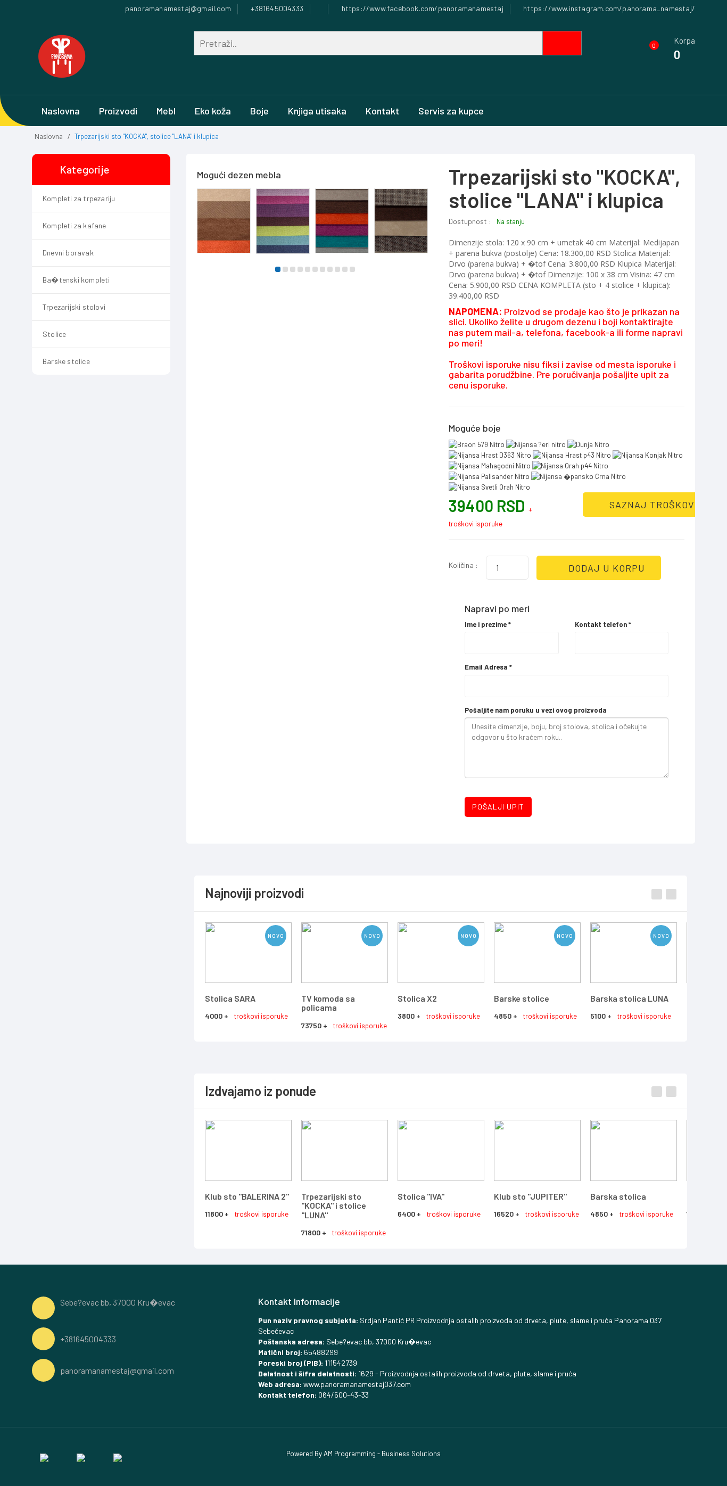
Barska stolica (618, 1196)
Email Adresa (488, 667)
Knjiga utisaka (317, 111)
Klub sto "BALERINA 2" (247, 1196)
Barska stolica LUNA (629, 998)
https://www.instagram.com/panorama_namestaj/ (608, 8)
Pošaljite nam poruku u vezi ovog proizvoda (536, 710)
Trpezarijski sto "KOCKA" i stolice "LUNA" (333, 1205)
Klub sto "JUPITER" (530, 1196)
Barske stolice (521, 998)
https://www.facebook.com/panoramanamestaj (421, 8)
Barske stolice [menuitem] (66, 361)
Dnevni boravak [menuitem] (68, 252)
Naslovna (61, 111)
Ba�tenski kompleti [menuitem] (76, 279)
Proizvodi (118, 111)
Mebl (166, 111)
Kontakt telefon (603, 624)
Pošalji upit (498, 806)
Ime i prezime (488, 624)
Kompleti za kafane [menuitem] (74, 225)
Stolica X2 (417, 998)
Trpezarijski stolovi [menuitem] (74, 306)
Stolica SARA (230, 998)
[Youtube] (117, 1456)
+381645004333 (276, 8)
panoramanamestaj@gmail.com (177, 8)
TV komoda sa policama (328, 1003)
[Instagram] (81, 1456)
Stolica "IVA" (421, 1196)
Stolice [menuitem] (54, 334)
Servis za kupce (451, 111)
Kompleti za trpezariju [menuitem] (79, 198)
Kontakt (382, 111)
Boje (259, 111)
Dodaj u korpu (605, 568)
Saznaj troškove (654, 504)
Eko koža (213, 111)
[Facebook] (44, 1456)
